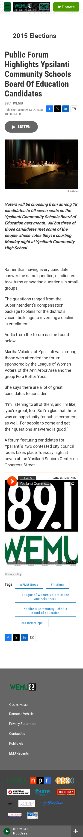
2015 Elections (34, 36)
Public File (16, 743)
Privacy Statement (22, 724)
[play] (7, 831)
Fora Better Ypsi (32, 623)
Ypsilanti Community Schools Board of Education (45, 611)
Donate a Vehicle (21, 714)
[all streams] (77, 831)
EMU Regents (19, 753)
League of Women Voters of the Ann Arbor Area (45, 597)
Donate (68, 7)
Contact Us (17, 733)
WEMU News (29, 585)
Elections (58, 585)
